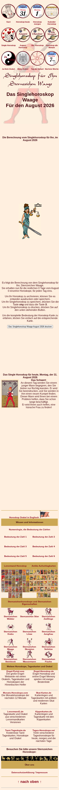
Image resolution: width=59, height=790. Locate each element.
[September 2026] (37, 41)
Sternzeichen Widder (10, 617)
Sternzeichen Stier (29, 616)
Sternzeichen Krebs (10, 632)
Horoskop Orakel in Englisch (24, 517)
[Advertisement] (29, 171)
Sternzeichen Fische (48, 660)
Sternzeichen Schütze (48, 648)
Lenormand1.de (15, 711)
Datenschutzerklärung (22, 772)
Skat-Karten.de (43, 693)
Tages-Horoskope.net (44, 730)
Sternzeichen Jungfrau (48, 632)
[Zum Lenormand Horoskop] (15, 597)
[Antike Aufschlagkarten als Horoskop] (43, 597)
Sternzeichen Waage (10, 648)
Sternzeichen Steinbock (10, 660)
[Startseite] (8, 18)
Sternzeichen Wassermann (29, 660)
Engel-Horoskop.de (44, 671)
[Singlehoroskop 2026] (8, 41)
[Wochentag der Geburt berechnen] (37, 65)
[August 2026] (23, 41)
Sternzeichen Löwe (29, 632)
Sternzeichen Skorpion (29, 648)
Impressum (42, 772)
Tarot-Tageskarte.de (15, 730)
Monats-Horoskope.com (15, 693)
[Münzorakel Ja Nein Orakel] (23, 65)
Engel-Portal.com (15, 671)
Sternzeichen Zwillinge (48, 617)
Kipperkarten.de (43, 711)
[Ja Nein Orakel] (8, 65)
